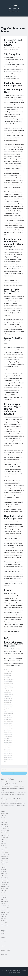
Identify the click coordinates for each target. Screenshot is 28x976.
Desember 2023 (5, 880)
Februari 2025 (4, 850)
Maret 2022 (4, 923)
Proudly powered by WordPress (11, 970)
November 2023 (5, 882)
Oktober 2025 (4, 833)
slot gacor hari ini (5, 950)
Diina (14, 5)
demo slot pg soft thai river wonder (8, 688)
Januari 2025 (4, 852)
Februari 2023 (4, 901)
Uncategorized (15, 49)
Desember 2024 (5, 854)
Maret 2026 (4, 822)
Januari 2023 (4, 903)
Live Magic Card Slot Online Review (13, 42)
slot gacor (3, 937)
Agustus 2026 (4, 813)
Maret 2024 (4, 873)
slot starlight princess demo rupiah (8, 740)
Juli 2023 (3, 890)
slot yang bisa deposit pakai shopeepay (7, 749)
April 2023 (3, 897)
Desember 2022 (5, 905)
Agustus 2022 (4, 914)
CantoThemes (16, 972)
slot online (4, 946)
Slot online (4, 954)
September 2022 (5, 912)
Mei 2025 (3, 843)
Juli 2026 (3, 815)
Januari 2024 (4, 878)
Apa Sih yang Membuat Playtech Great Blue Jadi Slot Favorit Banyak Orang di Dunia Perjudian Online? (13, 794)
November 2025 (5, 830)
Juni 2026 (3, 818)
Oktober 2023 (4, 884)
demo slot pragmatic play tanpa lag (8, 692)
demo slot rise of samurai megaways (8, 696)
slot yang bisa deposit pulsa (8, 753)
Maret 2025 (4, 848)
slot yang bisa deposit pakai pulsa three (8, 744)
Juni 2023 (3, 893)
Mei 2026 (3, 820)
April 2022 (3, 920)
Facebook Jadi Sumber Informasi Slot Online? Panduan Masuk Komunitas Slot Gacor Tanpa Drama (12, 788)
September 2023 (5, 886)
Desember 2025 (5, 828)
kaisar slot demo (8, 717)
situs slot (3, 941)
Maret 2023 (4, 899)
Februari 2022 (4, 925)
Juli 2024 (3, 865)
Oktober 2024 (4, 858)
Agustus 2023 (4, 888)
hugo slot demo (7, 715)
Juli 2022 (3, 916)
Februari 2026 (4, 824)
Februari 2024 (4, 875)
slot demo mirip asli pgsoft (8, 730)
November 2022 (5, 908)
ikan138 (3, 933)
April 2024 (3, 871)
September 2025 (5, 835)
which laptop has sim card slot (8, 759)
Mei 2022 (3, 918)
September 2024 (5, 860)
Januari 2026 (4, 826)
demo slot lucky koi (8, 681)
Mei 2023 (3, 895)
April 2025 (3, 845)
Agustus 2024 (4, 863)
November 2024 (5, 856)
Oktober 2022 (4, 910)
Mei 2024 (3, 869)
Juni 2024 (3, 867)
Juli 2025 (3, 839)
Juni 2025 (3, 841)
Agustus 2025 (4, 837)
